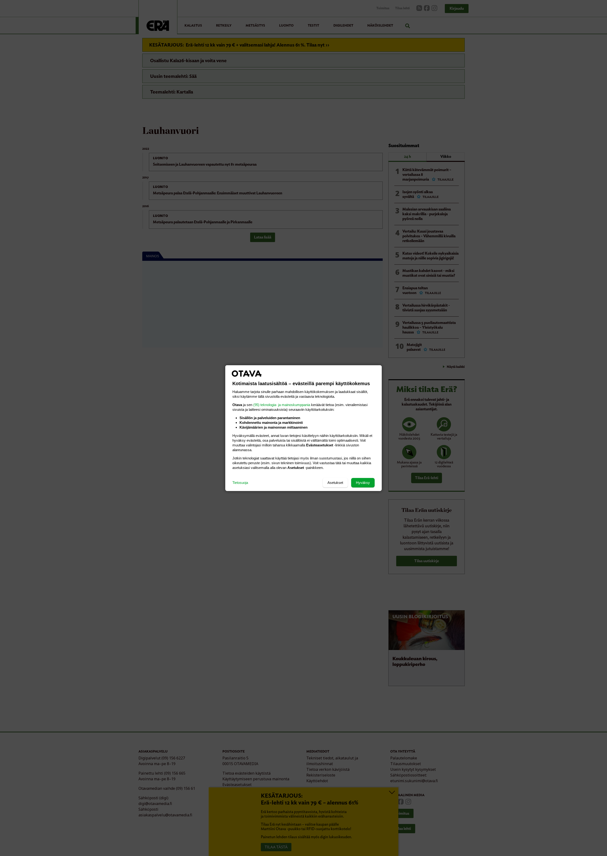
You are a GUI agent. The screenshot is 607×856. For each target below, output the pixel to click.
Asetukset (335, 483)
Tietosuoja (240, 483)
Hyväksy (363, 483)
